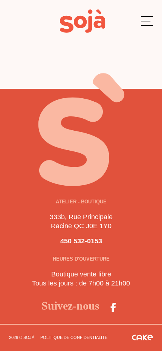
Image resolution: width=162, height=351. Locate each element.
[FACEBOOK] (113, 307)
